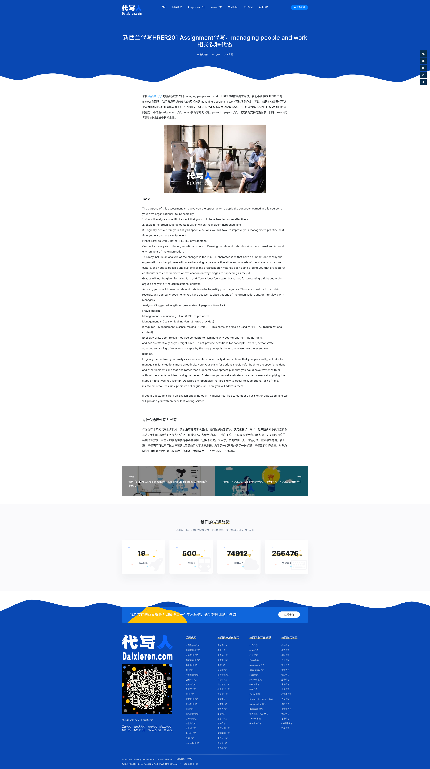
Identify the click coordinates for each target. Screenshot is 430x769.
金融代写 (285, 655)
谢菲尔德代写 (224, 728)
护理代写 (285, 699)
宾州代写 (190, 694)
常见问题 (233, 7)
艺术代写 (285, 718)
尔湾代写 (190, 709)
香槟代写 (190, 738)
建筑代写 (285, 704)
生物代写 (285, 679)
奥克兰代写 (223, 748)
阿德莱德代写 (224, 733)
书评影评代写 (255, 723)
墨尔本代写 (223, 660)
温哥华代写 (223, 655)
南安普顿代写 (224, 675)
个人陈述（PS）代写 (258, 714)
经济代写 (285, 650)
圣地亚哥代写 (192, 679)
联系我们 (301, 7)
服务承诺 (263, 7)
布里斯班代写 (224, 689)
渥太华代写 (223, 704)
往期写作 (204, 54)
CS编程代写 (286, 723)
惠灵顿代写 (223, 743)
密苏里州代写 (192, 704)
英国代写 (126, 730)
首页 (164, 7)
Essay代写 (254, 660)
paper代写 (254, 675)
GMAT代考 (254, 684)
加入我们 (168, 730)
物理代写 (285, 675)
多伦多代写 (223, 645)
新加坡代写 (139, 730)
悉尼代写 (222, 650)
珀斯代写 (222, 714)
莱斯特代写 (223, 718)
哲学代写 (285, 728)
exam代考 (216, 7)
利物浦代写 (223, 679)
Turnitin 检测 (255, 718)
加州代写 (190, 670)
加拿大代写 (139, 726)
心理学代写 (286, 694)
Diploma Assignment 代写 (261, 699)
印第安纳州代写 (193, 675)
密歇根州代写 (192, 699)
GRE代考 (253, 689)
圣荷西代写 (191, 684)
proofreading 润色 (257, 704)
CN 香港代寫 (154, 730)
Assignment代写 (196, 7)
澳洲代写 (152, 726)
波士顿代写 (191, 728)
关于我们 (248, 7)
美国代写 (126, 726)
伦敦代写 (222, 665)
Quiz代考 (253, 655)
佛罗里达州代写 (193, 660)
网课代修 (177, 7)
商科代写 (285, 645)
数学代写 (285, 670)
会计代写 (285, 660)
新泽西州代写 (192, 718)
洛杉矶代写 (191, 733)
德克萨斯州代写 (193, 714)
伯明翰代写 (223, 670)
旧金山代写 (191, 723)
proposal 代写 (255, 679)
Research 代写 (256, 709)
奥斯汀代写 (191, 689)
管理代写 (285, 714)
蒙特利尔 (222, 723)
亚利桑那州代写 (193, 645)
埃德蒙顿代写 (224, 684)
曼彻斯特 (222, 699)
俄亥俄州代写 (192, 665)
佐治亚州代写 (192, 655)
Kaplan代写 (254, 694)
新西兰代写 (155, 96)
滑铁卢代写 (223, 709)
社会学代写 (286, 709)
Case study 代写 (257, 670)
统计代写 (285, 665)
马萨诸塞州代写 (193, 743)
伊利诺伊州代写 (193, 650)
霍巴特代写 (223, 738)
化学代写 (285, 684)
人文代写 (285, 689)
